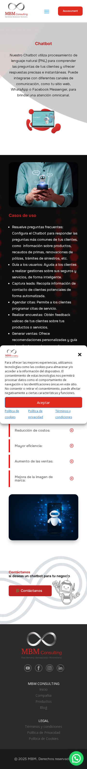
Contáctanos (31, 590)
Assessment (70, 11)
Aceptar (43, 402)
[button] (79, 354)
